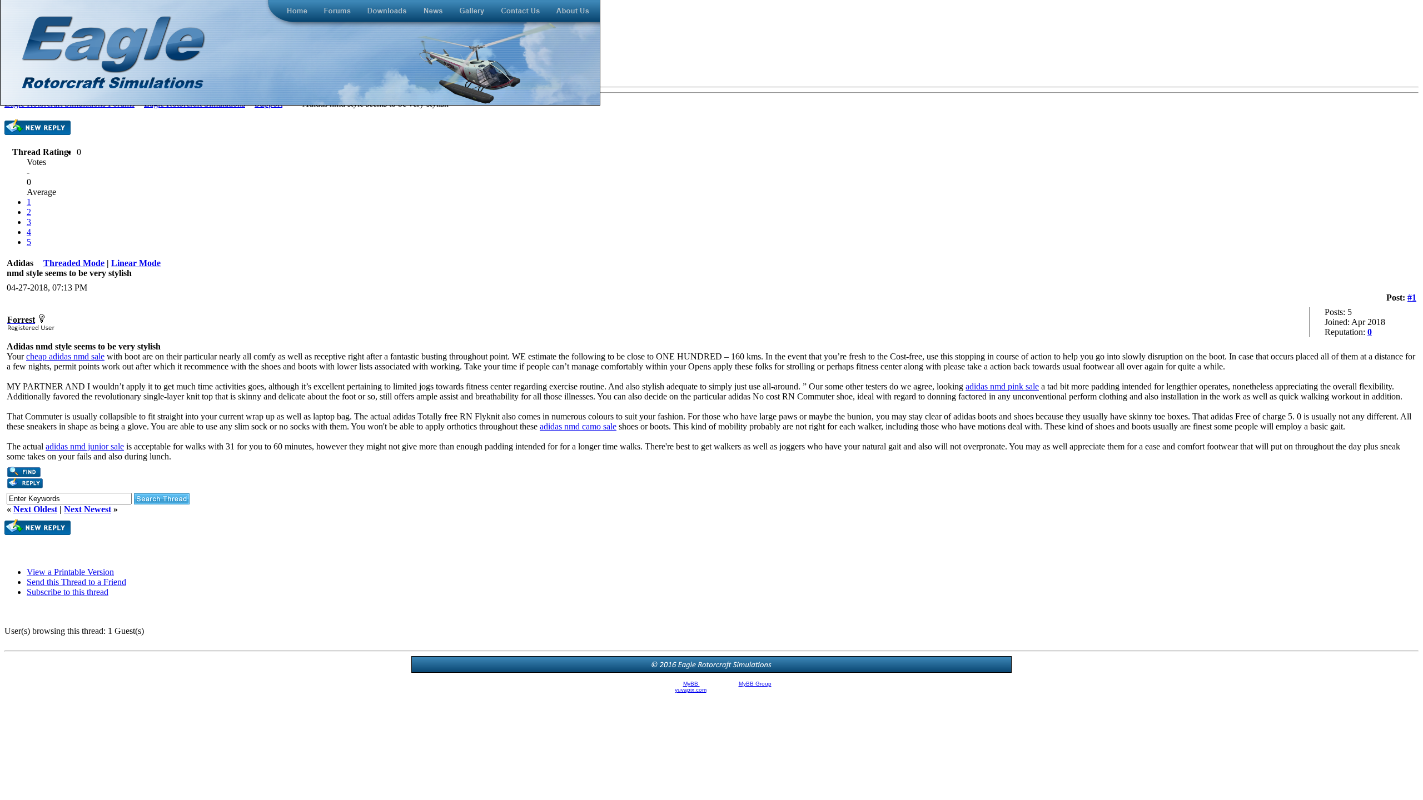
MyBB (691, 684)
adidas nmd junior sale (85, 446)
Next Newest (87, 509)
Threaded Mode (74, 263)
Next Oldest (35, 509)
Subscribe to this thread (67, 592)
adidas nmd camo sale (578, 426)
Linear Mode (136, 263)
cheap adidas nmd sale (65, 356)
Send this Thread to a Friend (76, 582)
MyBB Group (755, 684)
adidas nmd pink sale (1002, 386)
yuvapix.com (690, 690)
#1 (1411, 297)
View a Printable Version (70, 572)
